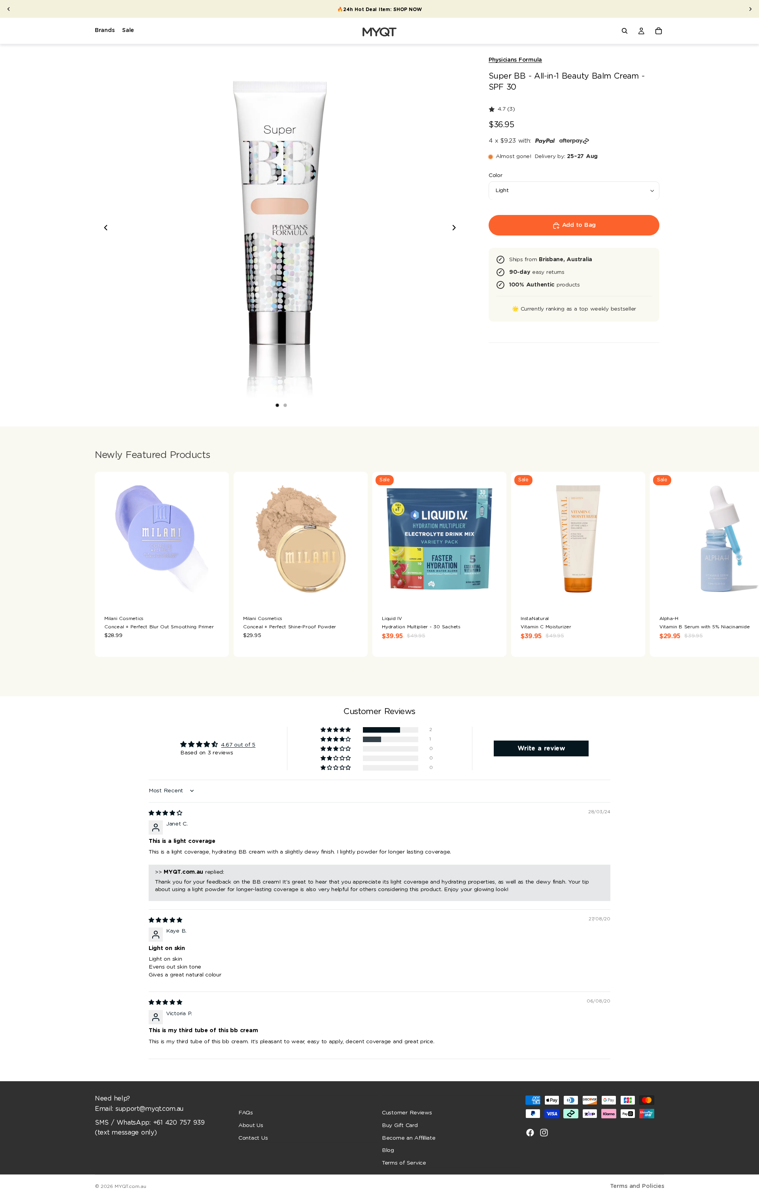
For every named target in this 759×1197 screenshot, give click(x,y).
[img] (165, 813)
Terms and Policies (637, 1186)
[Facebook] (530, 1132)
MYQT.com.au (130, 1186)
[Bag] (658, 31)
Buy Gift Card (400, 1125)
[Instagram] (544, 1132)
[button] (336, 730)
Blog (388, 1150)
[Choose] (355, 593)
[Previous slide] (8, 9)
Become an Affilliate (409, 1137)
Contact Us (253, 1137)
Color (495, 175)
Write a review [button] (541, 748)
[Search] (624, 31)
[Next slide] (750, 9)
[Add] (217, 593)
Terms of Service (404, 1162)
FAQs (245, 1113)
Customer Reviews (407, 1113)
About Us (250, 1125)
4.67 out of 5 (238, 745)
